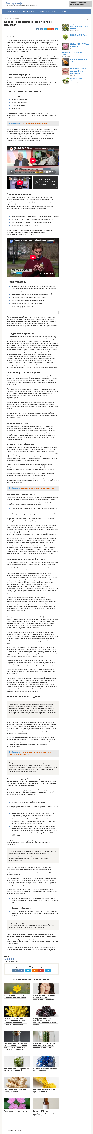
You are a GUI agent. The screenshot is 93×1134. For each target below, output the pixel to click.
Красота (55, 11)
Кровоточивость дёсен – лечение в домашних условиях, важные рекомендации (79, 71)
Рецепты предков (29, 11)
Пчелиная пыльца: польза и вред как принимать (79, 60)
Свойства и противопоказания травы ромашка (79, 26)
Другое (64, 11)
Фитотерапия (44, 11)
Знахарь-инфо (14, 3)
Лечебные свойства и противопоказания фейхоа (79, 79)
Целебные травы (14, 11)
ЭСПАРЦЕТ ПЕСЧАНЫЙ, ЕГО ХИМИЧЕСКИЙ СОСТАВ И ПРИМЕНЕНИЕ (79, 45)
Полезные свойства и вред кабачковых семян (78, 35)
